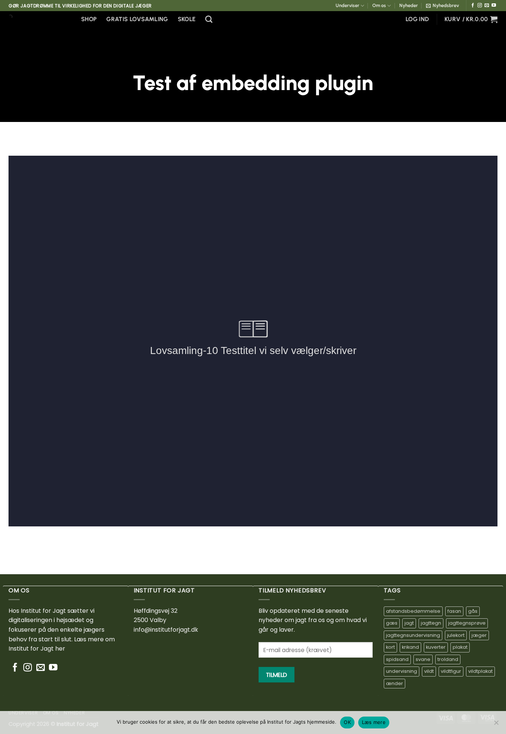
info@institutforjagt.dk (166, 629)
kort (390, 647)
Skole (187, 19)
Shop (89, 19)
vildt (429, 671)
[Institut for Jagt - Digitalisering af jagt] (39, 16)
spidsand (397, 659)
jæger (479, 635)
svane (423, 659)
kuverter (436, 647)
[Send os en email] (487, 5)
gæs (391, 623)
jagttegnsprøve (467, 623)
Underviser (347, 5)
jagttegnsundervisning (413, 635)
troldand (447, 659)
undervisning (401, 671)
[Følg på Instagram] (479, 5)
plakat (460, 647)
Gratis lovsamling (137, 19)
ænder (394, 683)
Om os (379, 5)
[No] (496, 725)
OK (347, 722)
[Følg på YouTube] (494, 5)
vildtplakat (480, 671)
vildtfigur (451, 671)
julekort (456, 635)
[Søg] (208, 19)
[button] (442, 5)
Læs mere (374, 722)
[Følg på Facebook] (472, 5)
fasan (454, 611)
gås (472, 611)
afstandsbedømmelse (413, 611)
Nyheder (408, 5)
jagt (409, 623)
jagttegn (431, 623)
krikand (410, 647)
